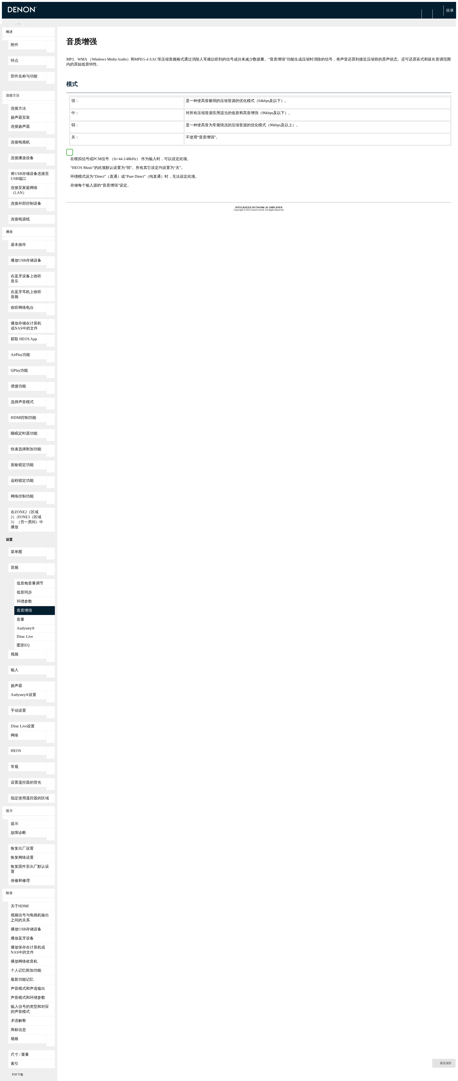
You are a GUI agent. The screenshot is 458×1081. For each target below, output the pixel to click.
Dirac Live (25, 636)
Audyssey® (26, 628)
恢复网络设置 (22, 857)
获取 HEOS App (24, 339)
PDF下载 (17, 1074)
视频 (14, 654)
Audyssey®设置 (23, 695)
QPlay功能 (19, 370)
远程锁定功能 (22, 480)
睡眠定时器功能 (24, 433)
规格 (14, 1039)
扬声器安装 (20, 117)
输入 (14, 670)
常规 (14, 767)
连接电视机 (20, 142)
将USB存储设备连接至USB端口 (30, 176)
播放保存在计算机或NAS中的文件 (28, 949)
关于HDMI (20, 906)
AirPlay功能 (20, 355)
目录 (450, 10)
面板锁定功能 (22, 465)
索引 (14, 1063)
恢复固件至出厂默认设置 (30, 868)
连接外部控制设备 (26, 203)
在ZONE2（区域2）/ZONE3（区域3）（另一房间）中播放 (27, 519)
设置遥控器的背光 (26, 782)
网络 (14, 735)
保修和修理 (20, 880)
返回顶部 (445, 1063)
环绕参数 (24, 601)
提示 (14, 824)
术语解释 (18, 1021)
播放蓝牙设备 (22, 938)
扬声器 (16, 686)
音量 (20, 619)
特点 (14, 60)
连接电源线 (20, 219)
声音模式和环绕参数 (28, 997)
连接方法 (18, 108)
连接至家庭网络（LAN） (24, 190)
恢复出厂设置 (22, 848)
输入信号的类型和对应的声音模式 (30, 1009)
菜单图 (16, 552)
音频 (14, 567)
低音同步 (24, 592)
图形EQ (23, 645)
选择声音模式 (22, 402)
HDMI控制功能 (23, 418)
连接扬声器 (20, 126)
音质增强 (24, 610)
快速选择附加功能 (26, 449)
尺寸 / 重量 (20, 1054)
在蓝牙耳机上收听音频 (26, 294)
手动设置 (18, 710)
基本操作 (18, 245)
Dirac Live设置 (23, 726)
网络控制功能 (22, 496)
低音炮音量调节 (30, 583)
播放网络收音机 (24, 961)
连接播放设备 (22, 158)
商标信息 (18, 1030)
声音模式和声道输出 (28, 988)
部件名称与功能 (24, 76)
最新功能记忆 (22, 979)
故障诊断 (18, 833)
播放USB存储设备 (26, 260)
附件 (14, 45)
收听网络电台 (22, 307)
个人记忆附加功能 (26, 970)
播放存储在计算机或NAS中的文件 (26, 325)
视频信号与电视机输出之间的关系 (30, 917)
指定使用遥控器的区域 (30, 798)
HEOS (16, 751)
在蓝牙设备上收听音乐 (26, 278)
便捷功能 (18, 386)
